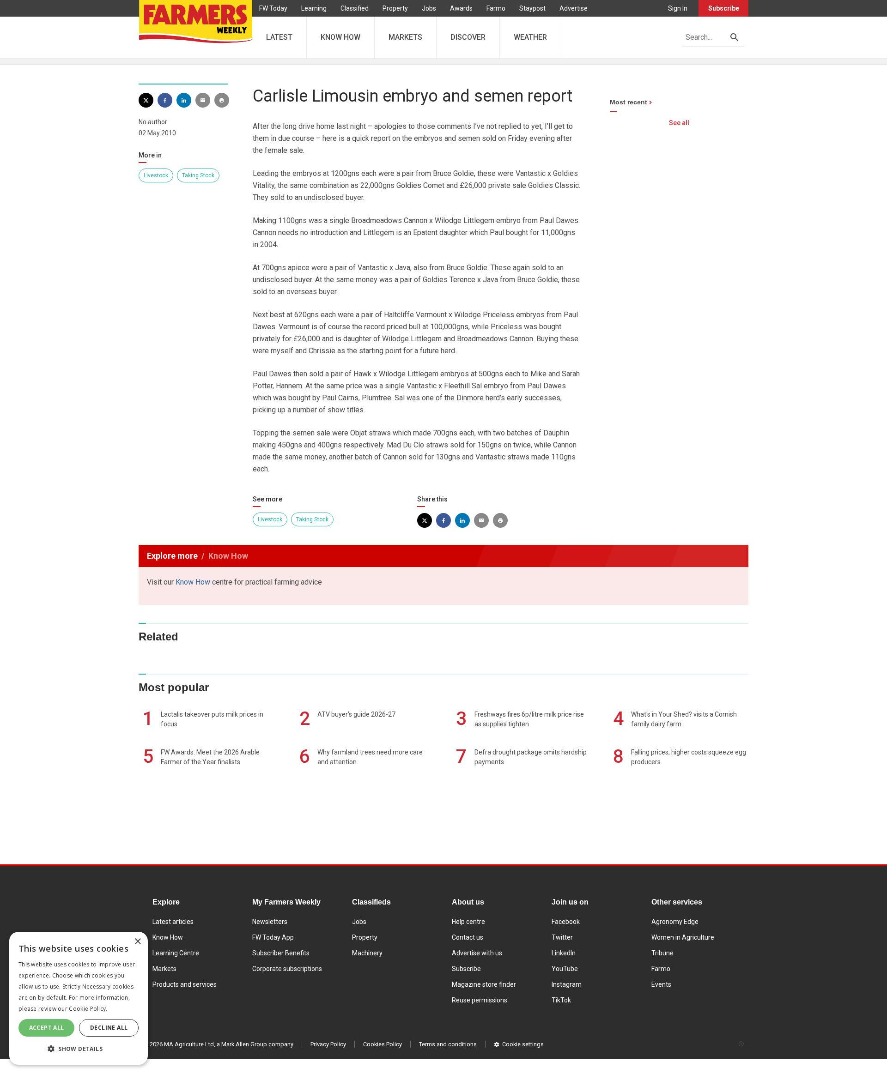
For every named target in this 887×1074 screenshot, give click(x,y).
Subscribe (723, 8)
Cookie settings (523, 1044)
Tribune (662, 953)
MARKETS (405, 37)
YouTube (565, 968)
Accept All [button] (46, 1028)
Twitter (562, 937)
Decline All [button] (109, 1028)
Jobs (429, 8)
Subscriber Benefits (281, 953)
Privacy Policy (328, 1044)
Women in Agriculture (682, 937)
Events (661, 984)
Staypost (532, 8)
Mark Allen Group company (257, 1044)
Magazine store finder (484, 984)
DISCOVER (468, 37)
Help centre (468, 921)
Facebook (566, 921)
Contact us (467, 937)
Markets (164, 968)
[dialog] (78, 998)
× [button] (137, 941)
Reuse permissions (479, 1000)
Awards (461, 8)
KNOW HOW (340, 37)
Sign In (677, 8)
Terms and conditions (448, 1044)
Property (395, 8)
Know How (193, 582)
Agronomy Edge (675, 921)
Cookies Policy (382, 1044)
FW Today (273, 8)
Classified (354, 8)
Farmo (495, 8)
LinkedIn (564, 953)
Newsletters (269, 921)
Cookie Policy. (88, 1009)
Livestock (156, 175)
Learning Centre (175, 953)
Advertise (573, 8)
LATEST (279, 37)
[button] (78, 1049)
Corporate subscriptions (287, 968)
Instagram (567, 984)
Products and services (184, 984)
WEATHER (530, 37)
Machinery (367, 953)
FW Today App (273, 937)
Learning (314, 8)
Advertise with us (477, 953)
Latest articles (173, 921)
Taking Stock (198, 175)
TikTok (561, 1000)
